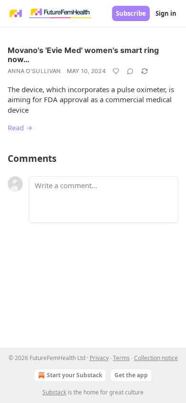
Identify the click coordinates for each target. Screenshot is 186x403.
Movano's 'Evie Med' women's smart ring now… (83, 54)
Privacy (99, 358)
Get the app (131, 375)
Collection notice (156, 358)
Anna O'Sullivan (34, 70)
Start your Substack (74, 375)
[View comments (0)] (130, 71)
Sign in (165, 13)
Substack (54, 392)
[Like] (116, 71)
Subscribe (131, 13)
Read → (20, 127)
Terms (121, 358)
